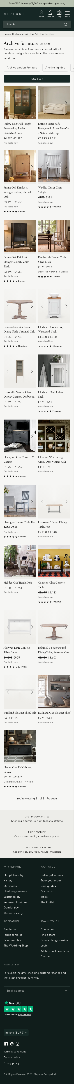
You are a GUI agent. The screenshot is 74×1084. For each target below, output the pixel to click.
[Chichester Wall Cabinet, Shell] (54, 371)
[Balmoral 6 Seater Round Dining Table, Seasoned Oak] (54, 627)
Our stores (10, 886)
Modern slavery (13, 913)
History (8, 880)
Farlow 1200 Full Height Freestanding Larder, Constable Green (17, 128)
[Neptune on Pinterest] (11, 1044)
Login (44, 945)
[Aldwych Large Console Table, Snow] (20, 627)
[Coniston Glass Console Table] (54, 562)
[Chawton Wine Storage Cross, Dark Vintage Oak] (54, 436)
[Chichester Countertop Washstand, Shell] (54, 306)
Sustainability (12, 896)
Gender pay (11, 907)
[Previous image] (7, 103)
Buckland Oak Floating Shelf (54, 713)
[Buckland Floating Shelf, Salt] (20, 692)
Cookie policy (12, 1057)
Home (7, 33)
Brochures (10, 929)
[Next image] (32, 103)
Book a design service (54, 940)
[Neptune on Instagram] (17, 1044)
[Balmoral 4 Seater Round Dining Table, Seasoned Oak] (20, 306)
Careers (45, 956)
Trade (44, 896)
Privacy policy (11, 1063)
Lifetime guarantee (15, 891)
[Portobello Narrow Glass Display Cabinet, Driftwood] (20, 371)
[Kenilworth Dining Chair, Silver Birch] (54, 237)
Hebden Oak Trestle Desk (18, 583)
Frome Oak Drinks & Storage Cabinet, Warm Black (16, 262)
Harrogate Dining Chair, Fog (19, 522)
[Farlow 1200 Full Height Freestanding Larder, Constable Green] (20, 103)
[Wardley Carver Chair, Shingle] (54, 167)
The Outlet (47, 902)
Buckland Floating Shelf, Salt (20, 713)
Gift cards (47, 891)
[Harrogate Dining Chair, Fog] (20, 501)
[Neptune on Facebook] (6, 1044)
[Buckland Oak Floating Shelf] (54, 692)
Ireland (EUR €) (14, 1032)
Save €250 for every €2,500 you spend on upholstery (37, 3)
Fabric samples (13, 934)
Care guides (48, 886)
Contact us (47, 929)
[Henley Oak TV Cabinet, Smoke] (20, 747)
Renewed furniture (15, 902)
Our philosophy (13, 875)
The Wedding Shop (16, 945)
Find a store (48, 934)
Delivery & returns (52, 875)
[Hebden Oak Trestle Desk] (20, 562)
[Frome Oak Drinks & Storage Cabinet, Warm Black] (20, 237)
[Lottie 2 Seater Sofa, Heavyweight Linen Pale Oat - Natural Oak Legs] (54, 103)
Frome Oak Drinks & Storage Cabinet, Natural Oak (17, 192)
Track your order (51, 880)
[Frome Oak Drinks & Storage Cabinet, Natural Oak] (20, 167)
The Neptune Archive (23, 33)
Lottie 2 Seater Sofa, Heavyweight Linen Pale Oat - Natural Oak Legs (54, 128)
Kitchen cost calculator (55, 951)
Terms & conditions (15, 1051)
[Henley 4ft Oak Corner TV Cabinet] (20, 436)
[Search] (65, 24)
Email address (14, 986)
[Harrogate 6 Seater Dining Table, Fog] (54, 501)
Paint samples (12, 940)
